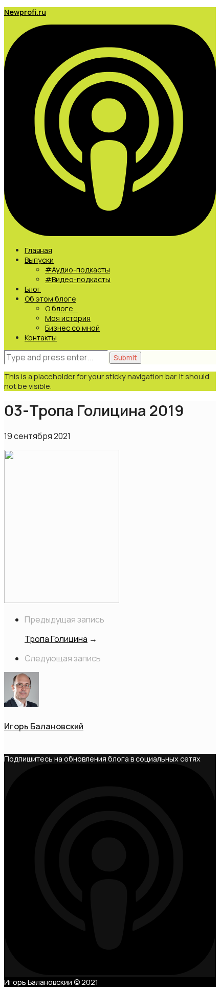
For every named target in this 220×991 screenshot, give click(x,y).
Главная (38, 250)
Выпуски (39, 260)
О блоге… (61, 308)
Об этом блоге (50, 299)
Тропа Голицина (56, 638)
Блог (33, 289)
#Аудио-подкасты (77, 269)
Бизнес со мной (72, 328)
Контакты (41, 337)
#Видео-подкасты (78, 279)
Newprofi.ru (25, 12)
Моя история (68, 318)
